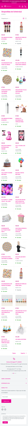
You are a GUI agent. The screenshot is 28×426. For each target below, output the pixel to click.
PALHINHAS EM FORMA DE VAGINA (6, 38)
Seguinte (23, 353)
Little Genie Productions (4, 67)
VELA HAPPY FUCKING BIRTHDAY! (6, 173)
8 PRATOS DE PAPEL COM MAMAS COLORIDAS (6, 91)
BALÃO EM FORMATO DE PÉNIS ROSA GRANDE (6, 147)
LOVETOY (3, 41)
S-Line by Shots (19, 66)
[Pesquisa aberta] (19, 6)
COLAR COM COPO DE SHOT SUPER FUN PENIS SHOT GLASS (20, 201)
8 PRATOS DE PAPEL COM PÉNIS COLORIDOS (6, 257)
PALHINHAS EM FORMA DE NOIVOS (6, 119)
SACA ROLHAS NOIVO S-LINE (20, 257)
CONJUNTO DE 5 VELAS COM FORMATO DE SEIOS (6, 312)
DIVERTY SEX (18, 41)
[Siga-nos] (2, 409)
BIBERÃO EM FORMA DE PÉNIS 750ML (20, 284)
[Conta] (22, 6)
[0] (25, 6)
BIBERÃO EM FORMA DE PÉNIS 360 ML (20, 38)
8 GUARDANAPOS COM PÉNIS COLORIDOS (6, 63)
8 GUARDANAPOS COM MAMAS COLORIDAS (6, 284)
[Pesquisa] (25, 5)
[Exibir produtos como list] (26, 18)
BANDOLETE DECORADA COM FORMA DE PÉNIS (19, 120)
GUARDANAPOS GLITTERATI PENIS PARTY (5, 230)
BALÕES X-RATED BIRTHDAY (19, 173)
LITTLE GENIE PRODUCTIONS (18, 177)
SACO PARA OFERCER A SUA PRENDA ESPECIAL (21, 230)
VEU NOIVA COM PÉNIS (20, 339)
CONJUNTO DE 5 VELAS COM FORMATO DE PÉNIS (20, 312)
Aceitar (5, 422)
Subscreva (6, 401)
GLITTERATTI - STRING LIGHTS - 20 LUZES (6, 200)
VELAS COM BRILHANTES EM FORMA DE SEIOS (5, 341)
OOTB (16, 124)
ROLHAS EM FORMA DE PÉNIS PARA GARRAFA (20, 63)
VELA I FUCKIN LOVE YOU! (20, 146)
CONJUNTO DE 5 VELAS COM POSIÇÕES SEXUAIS (20, 91)
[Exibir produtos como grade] (23, 18)
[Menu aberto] (2, 6)
